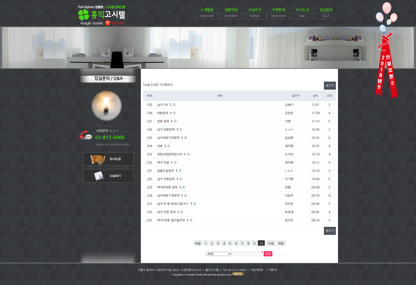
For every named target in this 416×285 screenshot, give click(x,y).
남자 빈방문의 (166, 129)
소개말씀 (207, 12)
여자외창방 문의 (167, 187)
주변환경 (278, 12)
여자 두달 (163, 162)
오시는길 (302, 12)
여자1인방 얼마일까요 (171, 220)
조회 (329, 95)
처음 (198, 243)
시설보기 (254, 12)
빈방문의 (162, 113)
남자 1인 (162, 104)
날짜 (315, 95)
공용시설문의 (165, 170)
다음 (271, 243)
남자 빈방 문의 (166, 212)
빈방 (160, 146)
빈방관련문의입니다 (169, 154)
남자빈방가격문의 (168, 137)
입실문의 (326, 12)
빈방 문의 (163, 121)
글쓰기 (330, 85)
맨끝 (281, 243)
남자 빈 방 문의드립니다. (173, 203)
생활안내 (231, 12)
